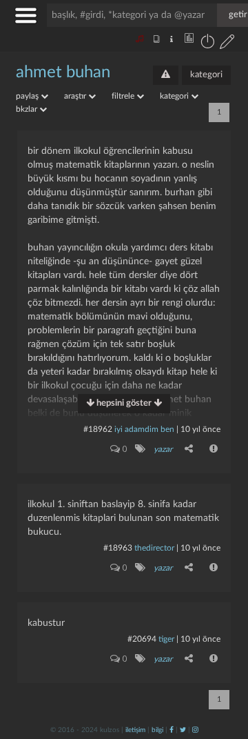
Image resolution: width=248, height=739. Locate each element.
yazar (163, 449)
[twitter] (183, 730)
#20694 (141, 639)
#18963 (117, 548)
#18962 (97, 429)
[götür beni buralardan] (224, 669)
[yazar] (139, 448)
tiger (166, 639)
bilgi (157, 730)
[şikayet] (214, 448)
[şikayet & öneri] (165, 75)
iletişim (135, 730)
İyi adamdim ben (144, 429)
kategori (206, 74)
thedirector (154, 548)
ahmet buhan (63, 72)
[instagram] (195, 730)
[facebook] (171, 730)
